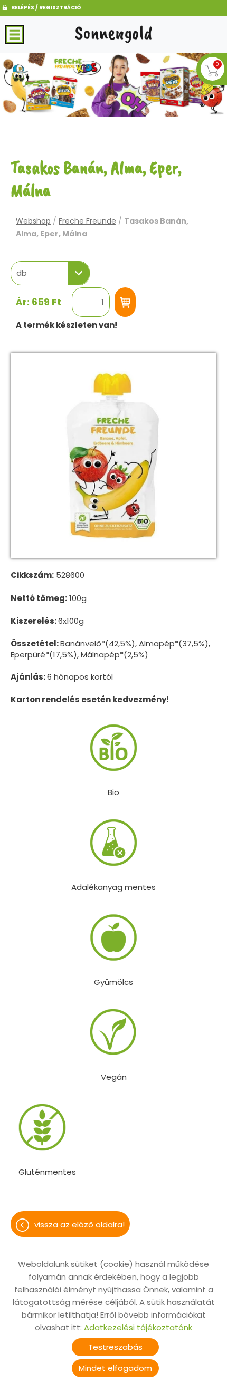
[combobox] (50, 273)
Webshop (33, 221)
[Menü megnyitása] (14, 34)
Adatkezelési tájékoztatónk (138, 1327)
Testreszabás (115, 1346)
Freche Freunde (87, 221)
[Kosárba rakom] (125, 302)
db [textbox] (21, 273)
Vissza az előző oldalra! (79, 1224)
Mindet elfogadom (115, 1368)
